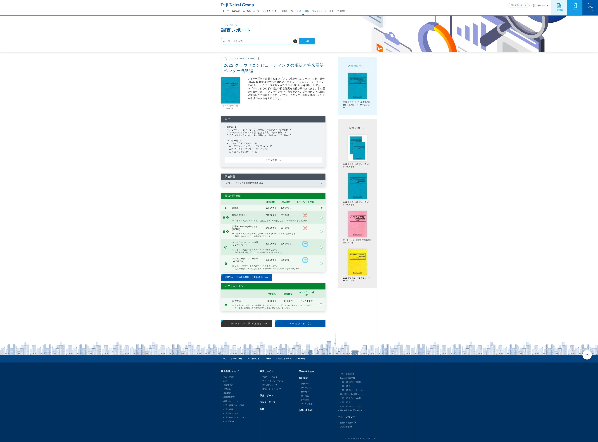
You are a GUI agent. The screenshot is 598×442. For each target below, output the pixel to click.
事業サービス (288, 11)
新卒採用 (305, 400)
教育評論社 (230, 421)
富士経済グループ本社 (234, 405)
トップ (226, 11)
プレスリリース (319, 11)
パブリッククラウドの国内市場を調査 (244, 183)
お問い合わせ (305, 410)
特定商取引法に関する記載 (351, 410)
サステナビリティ (270, 11)
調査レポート (237, 358)
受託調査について (269, 385)
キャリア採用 (306, 404)
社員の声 (305, 384)
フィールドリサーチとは (272, 381)
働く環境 (305, 396)
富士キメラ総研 (232, 413)
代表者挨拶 (228, 385)
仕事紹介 (305, 392)
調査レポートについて (271, 389)
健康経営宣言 (229, 397)
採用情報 (341, 11)
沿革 (225, 381)
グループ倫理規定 (347, 374)
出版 (332, 11)
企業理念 (227, 389)
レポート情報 (303, 11)
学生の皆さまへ (306, 371)
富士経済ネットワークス (235, 417)
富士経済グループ (251, 11)
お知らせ (236, 11)
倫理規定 (227, 393)
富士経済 (229, 409)
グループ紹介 (229, 377)
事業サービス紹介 (269, 377)
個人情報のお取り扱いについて (353, 394)
